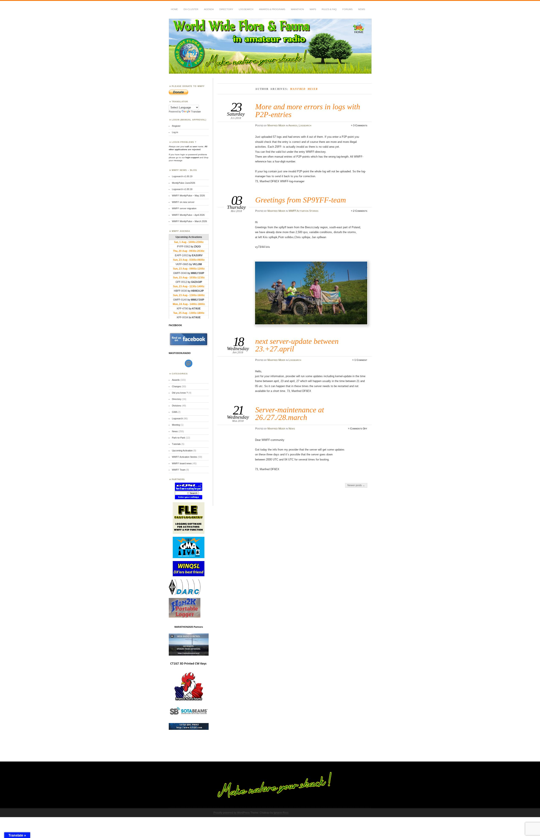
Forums (347, 9)
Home (174, 9)
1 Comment (360, 360)
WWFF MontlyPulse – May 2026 (188, 195)
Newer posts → (356, 485)
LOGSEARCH (246, 9)
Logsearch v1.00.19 (182, 176)
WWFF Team (178, 469)
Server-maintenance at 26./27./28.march (289, 413)
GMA (174, 412)
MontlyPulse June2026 (183, 183)
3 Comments (360, 125)
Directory (226, 9)
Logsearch (305, 125)
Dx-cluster (191, 9)
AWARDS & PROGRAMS (272, 9)
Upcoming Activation (182, 450)
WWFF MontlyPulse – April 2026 (188, 215)
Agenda (209, 9)
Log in (175, 132)
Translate (196, 111)
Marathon (297, 9)
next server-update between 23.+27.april (297, 345)
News (361, 9)
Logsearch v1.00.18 (182, 189)
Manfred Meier (276, 125)
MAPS (313, 9)
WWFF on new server (183, 202)
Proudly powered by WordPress (231, 812)
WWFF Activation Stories (303, 210)
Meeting (176, 425)
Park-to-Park (178, 437)
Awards (292, 125)
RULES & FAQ (329, 9)
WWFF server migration (184, 208)
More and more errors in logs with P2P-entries (307, 110)
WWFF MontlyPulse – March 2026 (189, 221)
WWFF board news (182, 463)
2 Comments (360, 210)
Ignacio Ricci (281, 812)
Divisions (176, 405)
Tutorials (176, 444)
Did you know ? (180, 392)
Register (176, 126)
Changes (176, 386)
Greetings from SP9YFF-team (300, 200)
